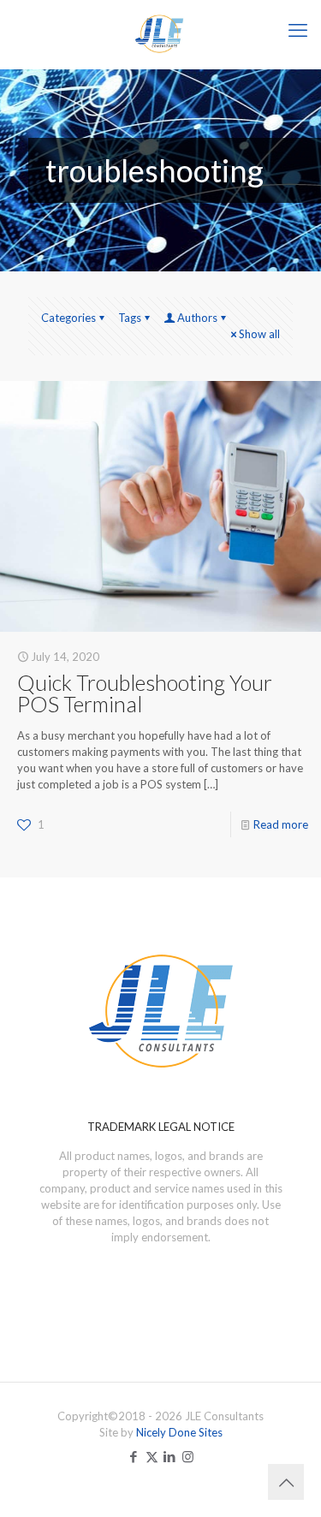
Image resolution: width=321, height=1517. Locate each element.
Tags (129, 317)
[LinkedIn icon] (169, 1456)
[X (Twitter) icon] (152, 1456)
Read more (280, 824)
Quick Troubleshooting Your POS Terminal (144, 693)
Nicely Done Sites (179, 1432)
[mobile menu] (297, 30)
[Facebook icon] (134, 1456)
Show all (259, 334)
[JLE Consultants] (160, 34)
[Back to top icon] (286, 1482)
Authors (197, 317)
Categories (68, 317)
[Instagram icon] (187, 1456)
